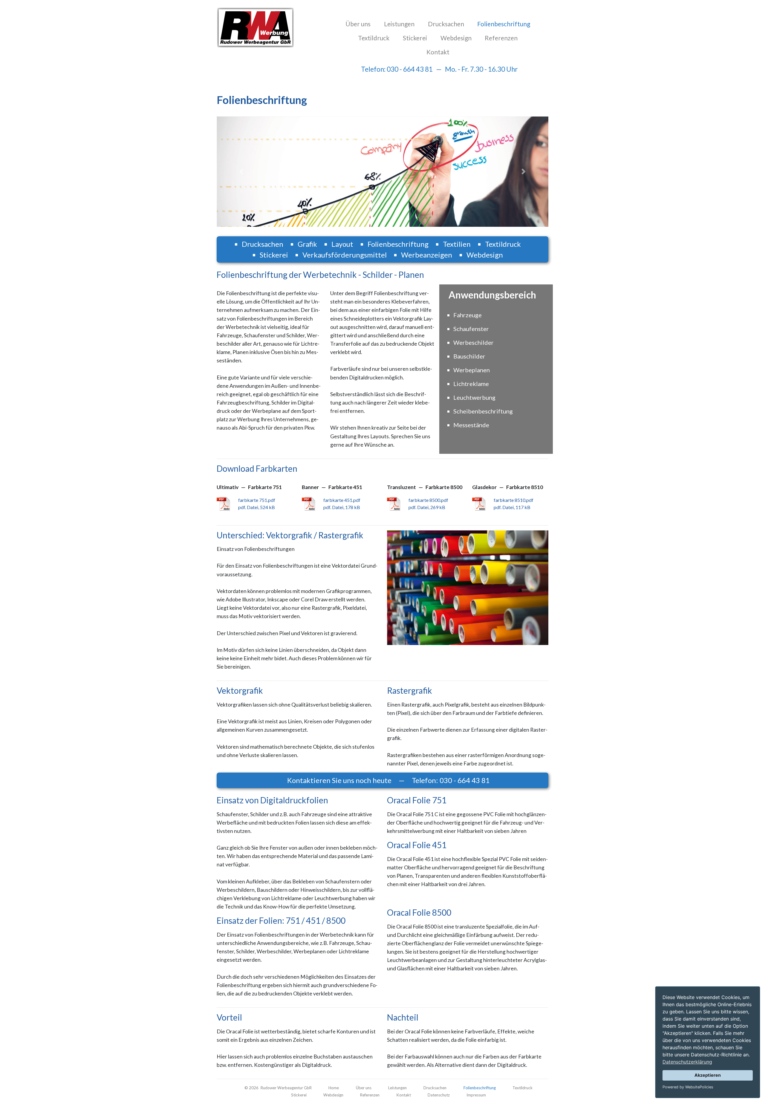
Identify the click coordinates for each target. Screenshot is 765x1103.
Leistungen (399, 23)
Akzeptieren (707, 1075)
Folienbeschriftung (505, 23)
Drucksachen (446, 23)
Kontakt (437, 52)
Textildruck (373, 38)
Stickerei (415, 38)
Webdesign (456, 38)
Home (333, 1087)
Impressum (476, 1095)
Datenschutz (439, 1095)
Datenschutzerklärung (687, 1062)
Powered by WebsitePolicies (688, 1087)
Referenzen (501, 38)
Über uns (358, 23)
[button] (242, 171)
